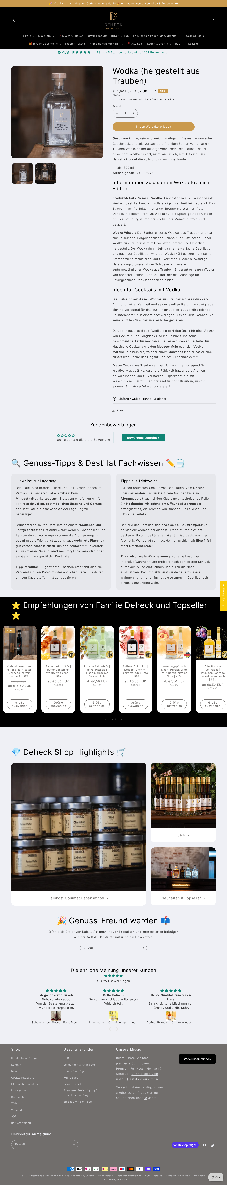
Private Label (72, 1084)
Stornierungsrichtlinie (115, 1179)
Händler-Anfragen (75, 1071)
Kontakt (16, 1064)
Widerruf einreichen (197, 1059)
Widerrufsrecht (106, 1175)
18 (145, 1098)
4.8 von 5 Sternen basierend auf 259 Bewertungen (132, 52)
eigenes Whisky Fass (77, 1101)
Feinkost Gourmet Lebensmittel (76, 898)
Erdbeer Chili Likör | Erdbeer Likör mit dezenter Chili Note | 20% (135, 671)
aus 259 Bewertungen (113, 981)
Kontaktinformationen (178, 1175)
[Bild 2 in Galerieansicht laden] (45, 173)
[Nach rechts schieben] (121, 719)
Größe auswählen (19, 704)
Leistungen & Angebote (79, 1064)
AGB (14, 1116)
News (15, 1071)
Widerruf (17, 1103)
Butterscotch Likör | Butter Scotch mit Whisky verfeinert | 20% (58, 671)
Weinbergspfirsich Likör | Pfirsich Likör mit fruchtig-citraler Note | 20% (174, 671)
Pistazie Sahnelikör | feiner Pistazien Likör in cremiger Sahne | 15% (97, 671)
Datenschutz (19, 1097)
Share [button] (120, 410)
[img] (113, 976)
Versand (133, 99)
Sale (181, 835)
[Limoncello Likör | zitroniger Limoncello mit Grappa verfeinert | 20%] (56, 1016)
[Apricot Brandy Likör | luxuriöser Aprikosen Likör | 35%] (113, 1016)
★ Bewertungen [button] (223, 596)
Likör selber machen (24, 1084)
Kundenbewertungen (25, 1058)
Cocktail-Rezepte (22, 1077)
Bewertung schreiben (143, 437)
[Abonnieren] (143, 948)
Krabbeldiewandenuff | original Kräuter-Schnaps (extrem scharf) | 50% (19, 671)
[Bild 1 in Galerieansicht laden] (22, 173)
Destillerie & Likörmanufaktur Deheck (51, 1175)
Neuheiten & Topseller (181, 898)
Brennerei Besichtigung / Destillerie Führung (80, 1093)
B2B (66, 1058)
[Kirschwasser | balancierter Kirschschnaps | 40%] (171, 1016)
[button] (15, 20)
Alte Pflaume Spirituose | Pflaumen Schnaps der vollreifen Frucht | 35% (213, 673)
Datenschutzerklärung (129, 1175)
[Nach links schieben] (105, 719)
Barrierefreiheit (21, 1122)
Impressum (18, 1090)
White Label (71, 1077)
